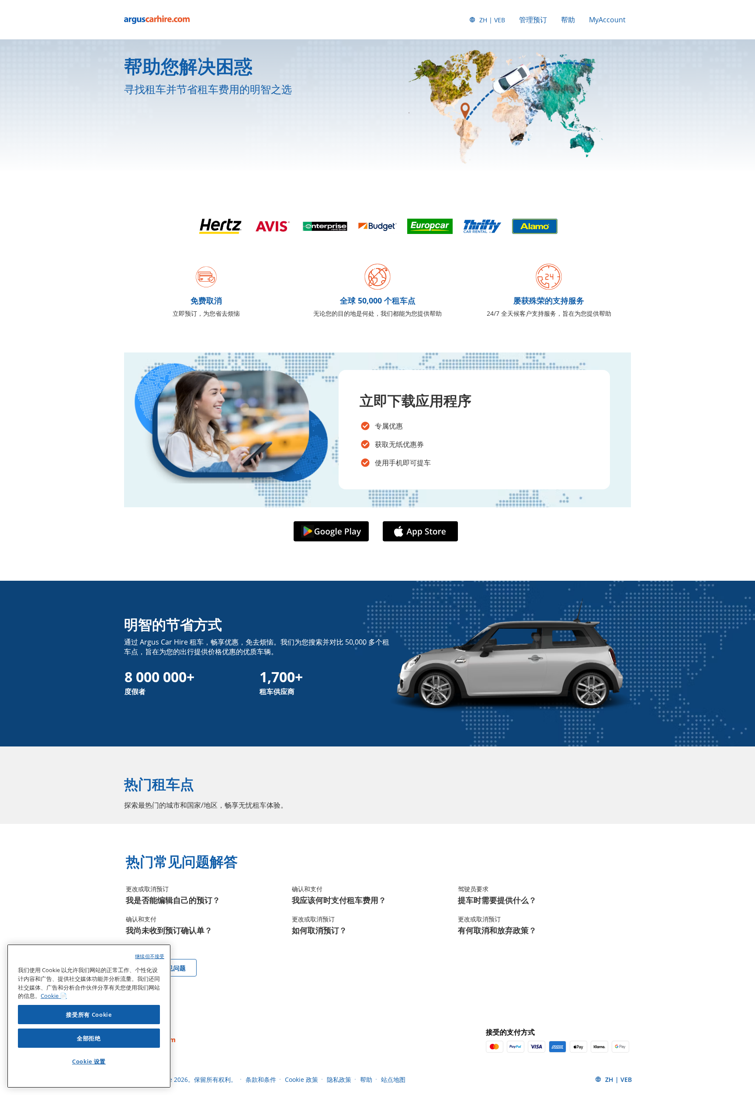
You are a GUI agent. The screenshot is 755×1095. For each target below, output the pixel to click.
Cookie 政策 (301, 1079)
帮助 (568, 19)
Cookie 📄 (54, 996)
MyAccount (607, 19)
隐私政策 (339, 1079)
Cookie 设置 (89, 1061)
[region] (89, 1016)
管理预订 (533, 19)
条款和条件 (261, 1079)
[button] (333, 531)
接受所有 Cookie (88, 1014)
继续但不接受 (149, 956)
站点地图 (393, 1079)
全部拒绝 (89, 1038)
